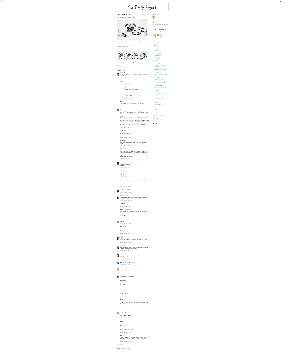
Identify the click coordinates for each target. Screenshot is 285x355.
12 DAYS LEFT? (157, 90)
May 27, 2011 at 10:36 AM (126, 192)
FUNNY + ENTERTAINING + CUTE (161, 87)
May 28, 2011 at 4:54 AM (125, 286)
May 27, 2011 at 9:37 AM (125, 127)
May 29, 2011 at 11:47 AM (126, 332)
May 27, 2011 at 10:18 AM (126, 158)
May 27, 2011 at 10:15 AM (126, 145)
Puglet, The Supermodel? (157, 36)
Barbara (121, 72)
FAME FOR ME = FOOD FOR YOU (161, 93)
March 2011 (157, 102)
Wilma (121, 267)
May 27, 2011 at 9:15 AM (125, 84)
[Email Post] (118, 65)
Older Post (147, 346)
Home (133, 346)
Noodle (121, 253)
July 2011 (156, 58)
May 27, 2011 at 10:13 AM (126, 137)
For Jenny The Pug (156, 35)
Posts (155, 116)
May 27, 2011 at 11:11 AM (125, 206)
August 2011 (157, 57)
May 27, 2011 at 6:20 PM (125, 257)
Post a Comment (120, 344)
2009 (155, 109)
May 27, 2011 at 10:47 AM (126, 200)
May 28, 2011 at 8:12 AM (125, 295)
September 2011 (158, 55)
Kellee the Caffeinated (124, 189)
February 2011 (157, 104)
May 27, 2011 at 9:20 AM (125, 105)
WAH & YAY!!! (157, 72)
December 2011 (158, 50)
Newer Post (119, 346)
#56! (155, 92)
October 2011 (157, 53)
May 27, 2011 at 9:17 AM (125, 98)
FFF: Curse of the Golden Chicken (126, 17)
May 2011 (156, 62)
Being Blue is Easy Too (157, 34)
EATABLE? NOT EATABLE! (159, 79)
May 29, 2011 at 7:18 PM (125, 341)
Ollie (121, 236)
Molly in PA (122, 170)
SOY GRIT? (157, 95)
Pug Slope (122, 245)
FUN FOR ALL (157, 63)
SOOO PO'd (157, 88)
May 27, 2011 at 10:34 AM (126, 186)
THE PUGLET (155, 17)
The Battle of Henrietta (159, 85)
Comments (156, 118)
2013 (155, 45)
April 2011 (156, 100)
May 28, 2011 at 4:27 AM (125, 271)
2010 (155, 107)
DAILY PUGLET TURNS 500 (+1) (161, 74)
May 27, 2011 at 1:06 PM (125, 242)
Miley (154, 16)
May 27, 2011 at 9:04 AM (125, 77)
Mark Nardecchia (123, 195)
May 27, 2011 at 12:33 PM (126, 233)
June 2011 (157, 60)
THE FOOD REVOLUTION (159, 97)
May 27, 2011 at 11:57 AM (126, 223)
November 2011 (158, 52)
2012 (155, 47)
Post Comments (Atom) (126, 348)
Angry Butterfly (122, 260)
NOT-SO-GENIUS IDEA (159, 98)
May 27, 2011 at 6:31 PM (125, 264)
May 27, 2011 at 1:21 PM (125, 250)
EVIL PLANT (157, 77)
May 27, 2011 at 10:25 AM (126, 167)
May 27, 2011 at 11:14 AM (126, 217)
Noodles (121, 161)
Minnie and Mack (123, 274)
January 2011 (157, 105)
